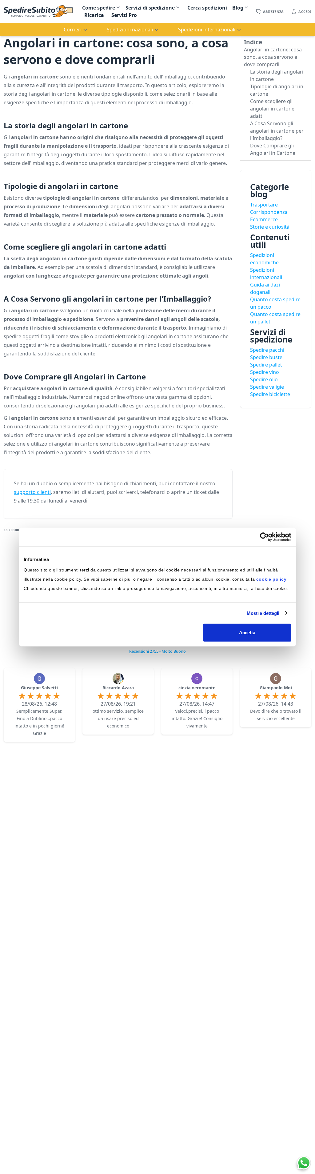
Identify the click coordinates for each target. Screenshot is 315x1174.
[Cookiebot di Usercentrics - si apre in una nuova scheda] (264, 536)
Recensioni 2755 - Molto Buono (157, 651)
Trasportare (264, 204)
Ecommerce (264, 219)
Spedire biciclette (270, 394)
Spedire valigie (267, 386)
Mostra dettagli (263, 612)
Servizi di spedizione (150, 7)
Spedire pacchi (267, 350)
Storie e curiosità (269, 226)
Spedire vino (264, 372)
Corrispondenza (269, 212)
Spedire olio (264, 379)
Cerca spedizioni (207, 7)
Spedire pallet (266, 364)
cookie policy (271, 579)
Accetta (247, 632)
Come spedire (98, 7)
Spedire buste (266, 357)
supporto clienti (32, 492)
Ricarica (94, 15)
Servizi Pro (124, 15)
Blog (237, 7)
